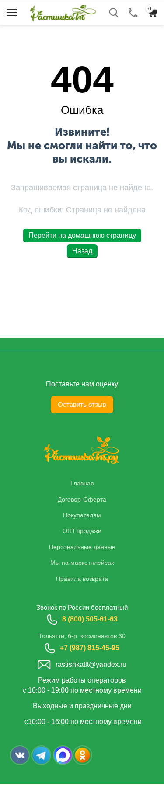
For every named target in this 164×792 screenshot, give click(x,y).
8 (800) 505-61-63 (90, 619)
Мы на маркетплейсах (82, 562)
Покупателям (82, 515)
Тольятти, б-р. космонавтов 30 (82, 635)
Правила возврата (82, 578)
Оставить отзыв (82, 404)
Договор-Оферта (82, 499)
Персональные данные (82, 546)
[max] (63, 755)
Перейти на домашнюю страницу (82, 235)
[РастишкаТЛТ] (61, 12)
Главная (82, 483)
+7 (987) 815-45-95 (89, 648)
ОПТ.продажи (82, 530)
